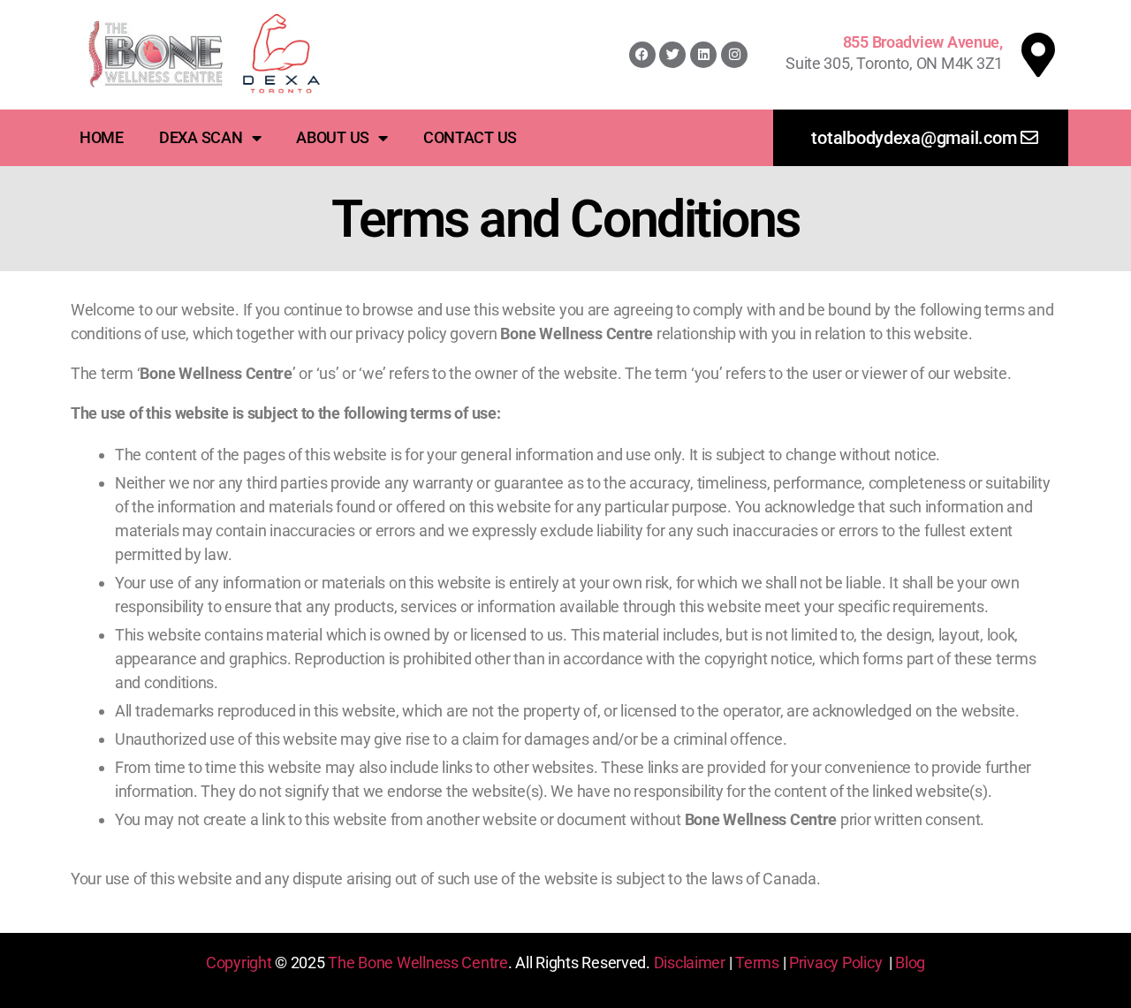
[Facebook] (642, 55)
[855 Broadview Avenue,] (1038, 55)
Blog (910, 962)
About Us (332, 137)
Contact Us (470, 137)
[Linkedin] (703, 55)
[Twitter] (672, 55)
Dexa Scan (201, 137)
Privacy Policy (835, 962)
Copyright (239, 962)
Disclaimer (689, 962)
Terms (757, 962)
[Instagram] (734, 55)
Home (102, 137)
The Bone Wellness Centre (418, 962)
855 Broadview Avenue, (923, 42)
